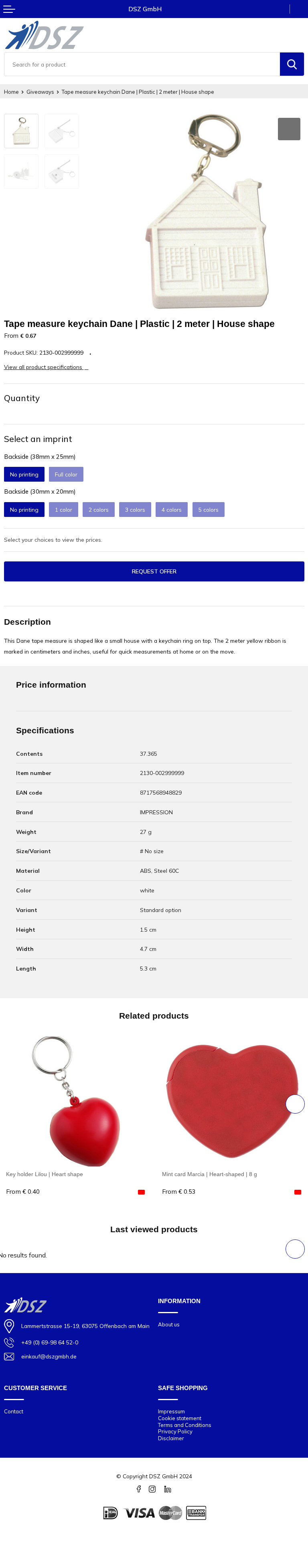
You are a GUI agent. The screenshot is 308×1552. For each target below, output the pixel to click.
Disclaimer (171, 1438)
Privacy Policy (175, 1431)
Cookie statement (179, 1418)
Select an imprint (38, 439)
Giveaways (40, 92)
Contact (13, 1411)
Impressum (171, 1411)
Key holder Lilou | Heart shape (44, 1174)
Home (11, 92)
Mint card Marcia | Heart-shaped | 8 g (209, 1174)
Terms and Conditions (184, 1425)
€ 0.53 (179, 1191)
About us (169, 1324)
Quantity (22, 398)
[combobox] (142, 64)
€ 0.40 (23, 1191)
